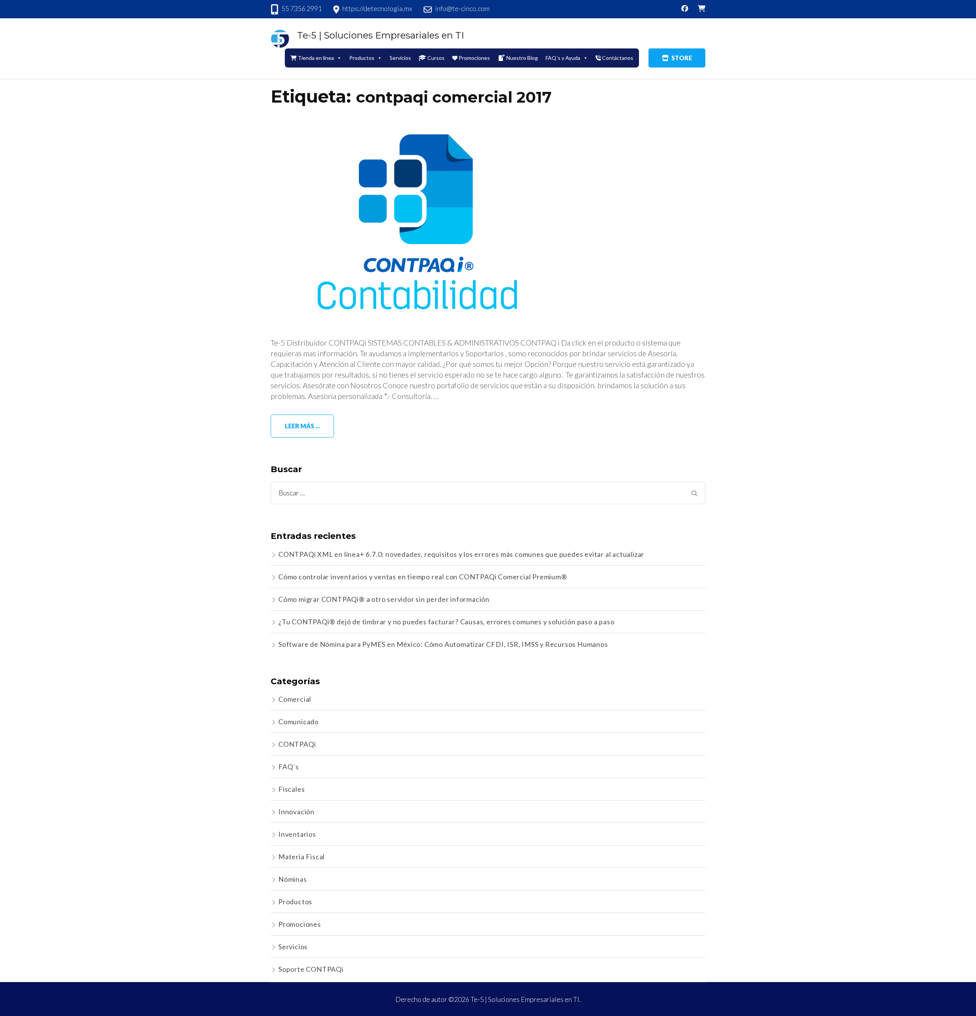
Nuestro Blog (522, 58)
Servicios (400, 58)
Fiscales (291, 789)
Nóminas (292, 879)
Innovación (296, 811)
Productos (295, 901)
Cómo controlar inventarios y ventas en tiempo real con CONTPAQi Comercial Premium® (422, 576)
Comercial (294, 699)
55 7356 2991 (301, 8)
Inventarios (297, 834)
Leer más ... (302, 425)
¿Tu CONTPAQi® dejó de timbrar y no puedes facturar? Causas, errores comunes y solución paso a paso (446, 621)
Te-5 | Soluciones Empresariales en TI (380, 35)
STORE (681, 57)
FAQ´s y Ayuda (563, 58)
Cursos (436, 58)
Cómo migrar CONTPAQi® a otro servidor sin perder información (384, 599)
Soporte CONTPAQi (311, 969)
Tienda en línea (316, 58)
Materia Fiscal (301, 856)
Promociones (474, 58)
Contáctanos (617, 58)
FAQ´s (288, 766)
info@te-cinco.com (462, 8)
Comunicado (298, 721)
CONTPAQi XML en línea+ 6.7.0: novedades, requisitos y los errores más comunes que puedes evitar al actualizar (461, 554)
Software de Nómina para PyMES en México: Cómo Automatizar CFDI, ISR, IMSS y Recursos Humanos (443, 644)
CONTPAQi (297, 744)
